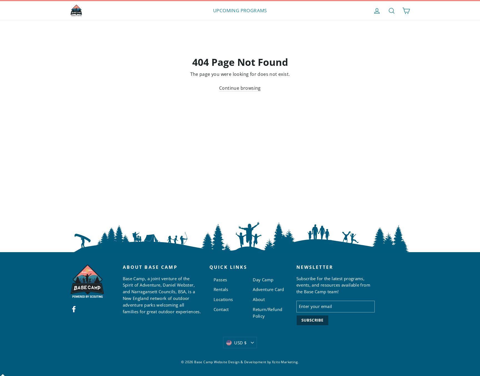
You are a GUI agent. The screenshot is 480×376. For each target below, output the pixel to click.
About (259, 299)
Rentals (221, 289)
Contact (221, 309)
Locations (223, 299)
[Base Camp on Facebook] (74, 308)
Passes (220, 279)
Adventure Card (268, 289)
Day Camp (263, 279)
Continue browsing (240, 88)
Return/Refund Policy (267, 313)
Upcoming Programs (240, 10)
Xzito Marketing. (285, 362)
